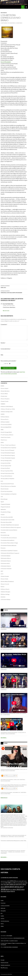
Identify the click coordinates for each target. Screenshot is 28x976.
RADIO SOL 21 (4, 797)
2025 (5, 891)
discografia (4, 12)
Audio (5, 743)
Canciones (3, 903)
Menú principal (26, 7)
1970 (4, 881)
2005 (2, 884)
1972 (8, 881)
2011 (20, 884)
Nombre (3, 342)
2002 (21, 883)
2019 (8, 890)
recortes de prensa (5, 921)
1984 (9, 883)
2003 (24, 883)
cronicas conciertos (5, 905)
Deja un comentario (7, 649)
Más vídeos (4, 737)
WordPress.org (4, 967)
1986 (14, 883)
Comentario (4, 324)
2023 (22, 890)
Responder (6, 310)
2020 (11, 889)
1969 (2, 881)
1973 (11, 881)
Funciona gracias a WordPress (6, 974)
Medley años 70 (4, 668)
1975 (17, 881)
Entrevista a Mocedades (6, 792)
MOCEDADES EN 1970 (19, 938)
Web (2, 354)
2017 (21, 887)
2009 (14, 884)
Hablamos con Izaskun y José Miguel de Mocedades (12, 835)
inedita (2, 916)
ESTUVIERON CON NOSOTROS (7, 779)
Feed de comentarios (5, 965)
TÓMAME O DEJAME (5, 688)
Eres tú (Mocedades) (6, 62)
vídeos (2, 926)
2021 (14, 890)
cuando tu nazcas (14, 940)
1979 (2, 883)
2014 (7, 887)
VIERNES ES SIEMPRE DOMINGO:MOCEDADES (10, 769)
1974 (14, 881)
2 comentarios (6, 714)
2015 (11, 887)
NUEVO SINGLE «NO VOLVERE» (7, 648)
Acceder (2, 960)
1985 (12, 883)
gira (1, 913)
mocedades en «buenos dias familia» (9, 732)
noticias (2, 918)
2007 (7, 884)
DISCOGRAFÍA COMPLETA (10, 869)
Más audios (4, 857)
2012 (24, 884)
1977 (22, 881)
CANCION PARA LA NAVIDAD (11, 947)
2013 (2, 887)
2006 (5, 884)
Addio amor (5, 286)
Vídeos (6, 610)
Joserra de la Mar (4, 940)
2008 (11, 884)
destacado (3, 908)
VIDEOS (12, 891)
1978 (25, 881)
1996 (17, 883)
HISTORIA (4, 872)
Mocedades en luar (5, 628)
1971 (6, 881)
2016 (17, 887)
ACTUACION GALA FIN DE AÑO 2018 (8, 713)
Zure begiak (9, 935)
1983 (6, 883)
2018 (3, 889)
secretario (12, 23)
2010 (17, 884)
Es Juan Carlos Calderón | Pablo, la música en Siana (12, 943)
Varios (2, 923)
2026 (8, 891)
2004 (26, 883)
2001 (19, 883)
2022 (19, 889)
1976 (20, 881)
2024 (2, 891)
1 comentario (19, 23)
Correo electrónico (6, 348)
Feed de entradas (4, 962)
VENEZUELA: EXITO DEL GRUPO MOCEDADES (11, 291)
